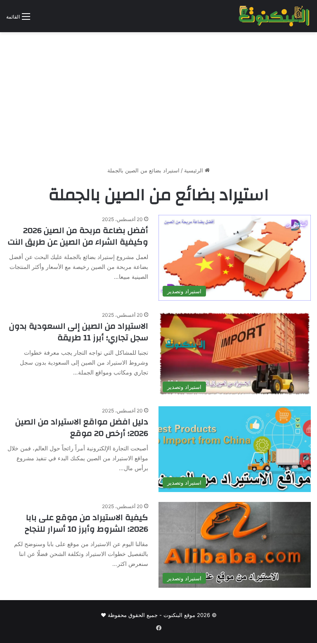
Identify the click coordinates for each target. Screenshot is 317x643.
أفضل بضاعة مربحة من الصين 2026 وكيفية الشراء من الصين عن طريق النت (78, 236)
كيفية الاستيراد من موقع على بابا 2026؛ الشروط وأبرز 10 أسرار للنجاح (86, 523)
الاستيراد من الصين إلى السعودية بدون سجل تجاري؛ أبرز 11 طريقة (78, 331)
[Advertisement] (158, 102)
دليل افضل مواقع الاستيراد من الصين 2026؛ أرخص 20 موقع (81, 427)
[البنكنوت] (275, 16)
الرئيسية (194, 170)
